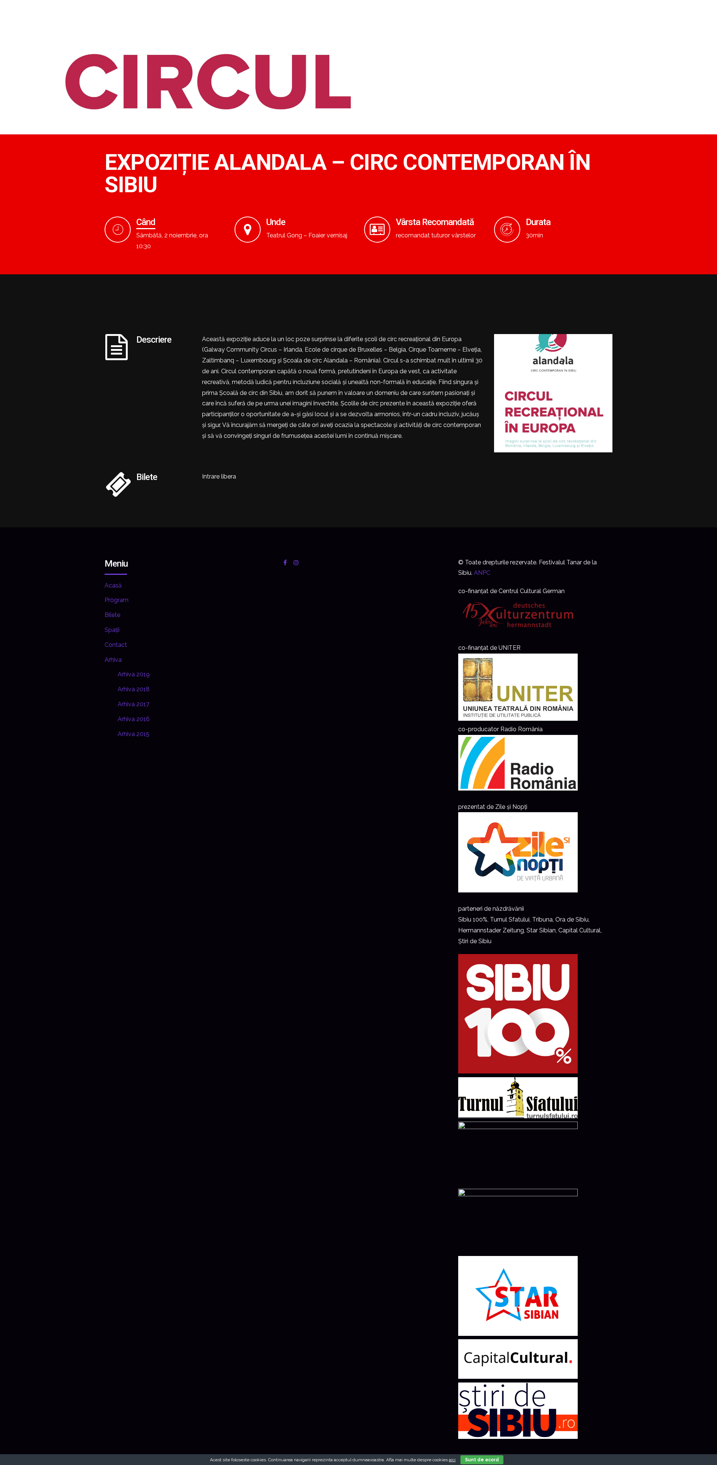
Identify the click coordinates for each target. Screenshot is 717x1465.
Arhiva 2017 (133, 704)
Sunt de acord (482, 1459)
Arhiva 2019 (134, 674)
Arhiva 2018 (134, 689)
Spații (112, 629)
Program (116, 600)
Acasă (113, 585)
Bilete (112, 614)
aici (452, 1459)
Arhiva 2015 (133, 734)
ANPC (482, 572)
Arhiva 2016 (134, 719)
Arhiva (113, 659)
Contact (116, 644)
